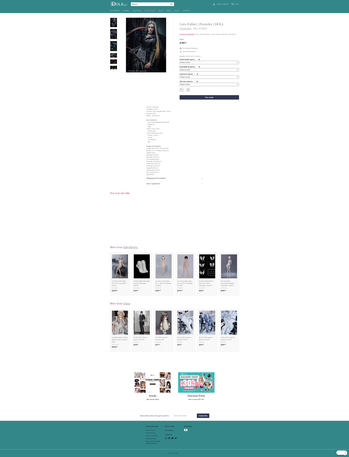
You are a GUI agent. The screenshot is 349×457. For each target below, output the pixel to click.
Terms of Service (152, 436)
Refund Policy (150, 433)
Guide (176, 11)
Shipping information (156, 178)
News (169, 11)
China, (212, 34)
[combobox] (209, 62)
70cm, (197, 34)
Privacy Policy (150, 430)
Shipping (182, 56)
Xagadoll (185, 28)
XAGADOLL (232, 34)
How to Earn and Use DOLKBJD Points (153, 442)
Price (182, 39)
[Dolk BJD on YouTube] (172, 438)
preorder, (224, 34)
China (126, 303)
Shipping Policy (151, 438)
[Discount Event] (196, 382)
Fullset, (217, 34)
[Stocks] (153, 382)
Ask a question (153, 183)
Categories (115, 11)
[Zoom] (146, 45)
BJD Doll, (203, 34)
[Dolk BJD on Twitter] (176, 438)
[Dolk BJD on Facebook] (169, 438)
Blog (161, 11)
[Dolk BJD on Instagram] (166, 438)
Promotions (149, 11)
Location (137, 11)
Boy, (208, 34)
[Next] (113, 70)
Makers (126, 11)
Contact (186, 11)
